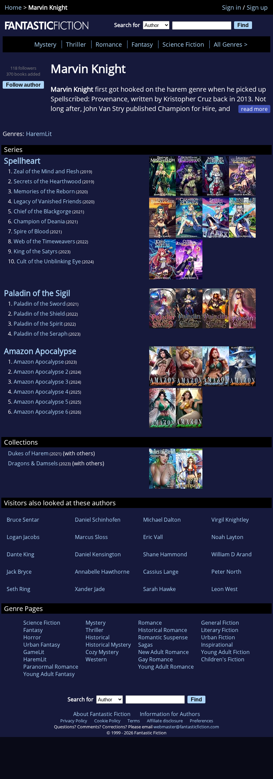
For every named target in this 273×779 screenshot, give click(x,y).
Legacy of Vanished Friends (48, 201)
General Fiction (220, 622)
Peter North (226, 571)
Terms (134, 721)
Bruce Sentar (23, 519)
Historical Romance (162, 630)
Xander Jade (90, 589)
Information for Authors (170, 714)
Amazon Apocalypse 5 (41, 401)
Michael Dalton (162, 519)
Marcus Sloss (91, 537)
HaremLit (39, 134)
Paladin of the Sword (40, 303)
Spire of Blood (31, 231)
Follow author (23, 85)
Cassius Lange (160, 571)
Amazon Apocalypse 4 (41, 391)
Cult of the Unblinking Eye (49, 261)
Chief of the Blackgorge (42, 211)
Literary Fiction (219, 630)
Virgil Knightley (230, 519)
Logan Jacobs (23, 537)
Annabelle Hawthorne (102, 571)
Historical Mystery (108, 644)
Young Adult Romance (166, 666)
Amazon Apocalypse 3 (41, 381)
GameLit (33, 652)
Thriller (76, 44)
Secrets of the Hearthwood (47, 181)
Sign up (257, 7)
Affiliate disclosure (165, 721)
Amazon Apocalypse (39, 361)
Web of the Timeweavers (44, 241)
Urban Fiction (218, 637)
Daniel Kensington (98, 554)
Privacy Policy (73, 721)
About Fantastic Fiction (102, 714)
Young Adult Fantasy (49, 674)
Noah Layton (227, 537)
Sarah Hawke (159, 589)
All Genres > (232, 44)
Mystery (45, 44)
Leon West (224, 589)
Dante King (20, 554)
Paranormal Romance (50, 666)
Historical (98, 637)
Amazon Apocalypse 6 (41, 411)
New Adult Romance (163, 652)
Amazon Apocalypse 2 (41, 371)
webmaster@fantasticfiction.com (186, 727)
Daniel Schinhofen (98, 519)
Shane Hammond (165, 554)
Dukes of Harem (28, 453)
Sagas (145, 644)
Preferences (201, 721)
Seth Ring (18, 589)
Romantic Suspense (163, 637)
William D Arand (231, 554)
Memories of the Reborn (44, 191)
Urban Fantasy (41, 644)
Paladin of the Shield (39, 313)
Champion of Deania (39, 221)
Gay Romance (155, 659)
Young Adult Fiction (225, 652)
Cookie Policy (107, 721)
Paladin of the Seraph (41, 333)
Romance (109, 44)
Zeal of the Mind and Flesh (46, 171)
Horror (32, 637)
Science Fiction (183, 44)
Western (96, 659)
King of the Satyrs (36, 251)
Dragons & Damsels (33, 463)
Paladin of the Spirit (38, 323)
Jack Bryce (19, 571)
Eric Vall (153, 537)
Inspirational (217, 644)
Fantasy (142, 44)
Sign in (231, 7)
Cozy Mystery (102, 652)
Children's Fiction (222, 659)
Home (13, 7)
